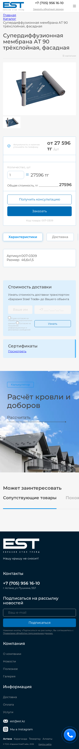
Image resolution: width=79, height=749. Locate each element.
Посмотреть (17, 351)
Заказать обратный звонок (48, 9)
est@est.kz (17, 721)
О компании (12, 654)
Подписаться (40, 623)
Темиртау (35, 738)
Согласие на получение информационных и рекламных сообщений (19, 326)
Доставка (10, 697)
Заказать (39, 211)
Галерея (9, 676)
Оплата (8, 704)
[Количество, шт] (15, 175)
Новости (9, 661)
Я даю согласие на (20, 321)
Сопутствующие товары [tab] (30, 497)
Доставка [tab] (60, 237)
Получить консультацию (39, 199)
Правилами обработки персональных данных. (28, 633)
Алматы (47, 738)
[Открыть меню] (74, 6)
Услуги (8, 712)
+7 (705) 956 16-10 (49, 3)
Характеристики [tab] (23, 237)
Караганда (20, 738)
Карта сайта (44, 744)
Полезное (10, 669)
